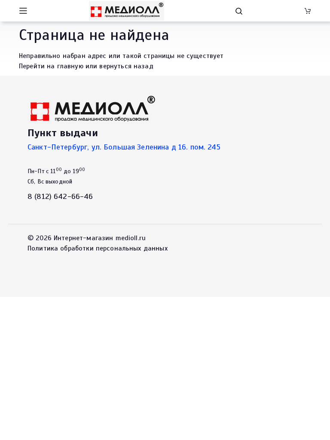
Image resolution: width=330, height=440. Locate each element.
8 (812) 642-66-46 (60, 196)
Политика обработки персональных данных (98, 248)
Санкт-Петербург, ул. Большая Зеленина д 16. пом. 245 (124, 147)
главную (70, 66)
